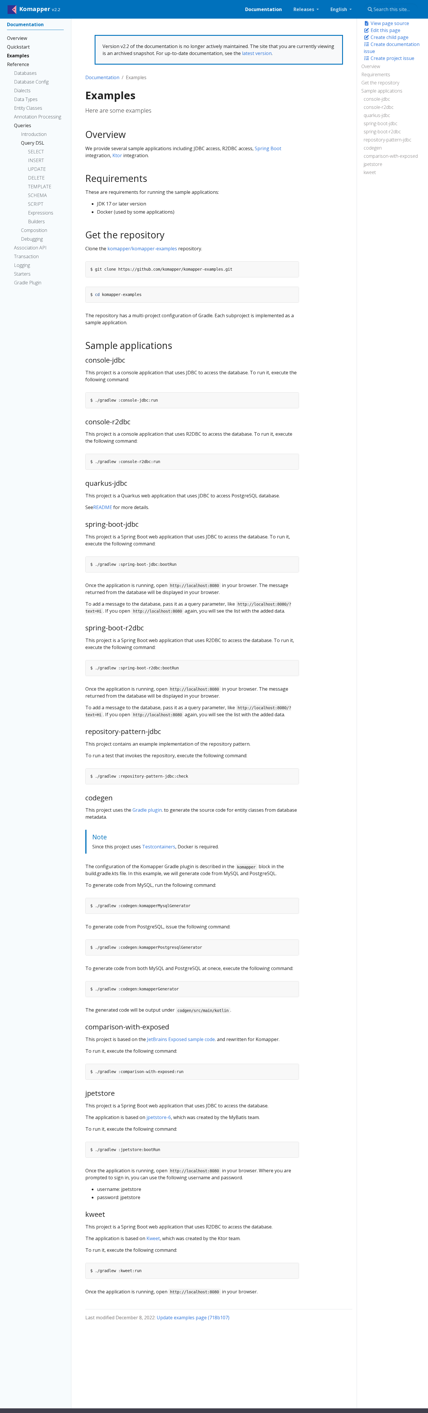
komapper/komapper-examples (142, 248)
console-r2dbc (379, 107)
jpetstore (373, 164)
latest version (257, 53)
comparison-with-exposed (391, 156)
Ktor (117, 155)
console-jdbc (377, 99)
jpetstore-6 (158, 1117)
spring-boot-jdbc (380, 123)
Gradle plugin (147, 810)
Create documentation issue (392, 47)
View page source (389, 23)
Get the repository (380, 82)
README (102, 507)
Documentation (102, 77)
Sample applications (381, 91)
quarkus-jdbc (377, 115)
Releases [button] (304, 9)
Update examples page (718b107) (193, 1317)
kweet (370, 172)
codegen (373, 148)
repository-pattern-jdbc (387, 139)
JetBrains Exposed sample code (181, 1039)
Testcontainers (158, 846)
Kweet (153, 1238)
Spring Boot (268, 148)
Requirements (375, 74)
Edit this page (384, 30)
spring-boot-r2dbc (382, 131)
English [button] (339, 9)
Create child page (388, 37)
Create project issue (391, 58)
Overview (370, 66)
